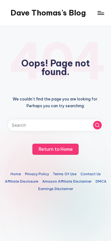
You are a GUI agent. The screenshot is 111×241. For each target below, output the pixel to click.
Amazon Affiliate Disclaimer (67, 181)
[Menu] (100, 13)
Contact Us (90, 174)
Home (15, 174)
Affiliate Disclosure (21, 181)
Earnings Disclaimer (55, 189)
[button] (97, 125)
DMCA (101, 181)
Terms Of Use (64, 174)
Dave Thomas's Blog (48, 12)
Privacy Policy (37, 174)
